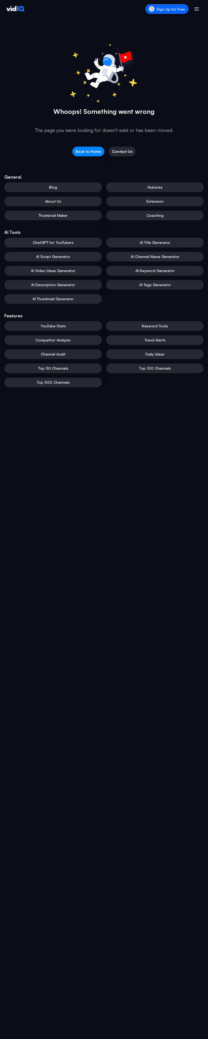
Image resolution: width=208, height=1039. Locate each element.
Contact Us (122, 151)
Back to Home (88, 151)
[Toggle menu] (197, 9)
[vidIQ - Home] (15, 9)
